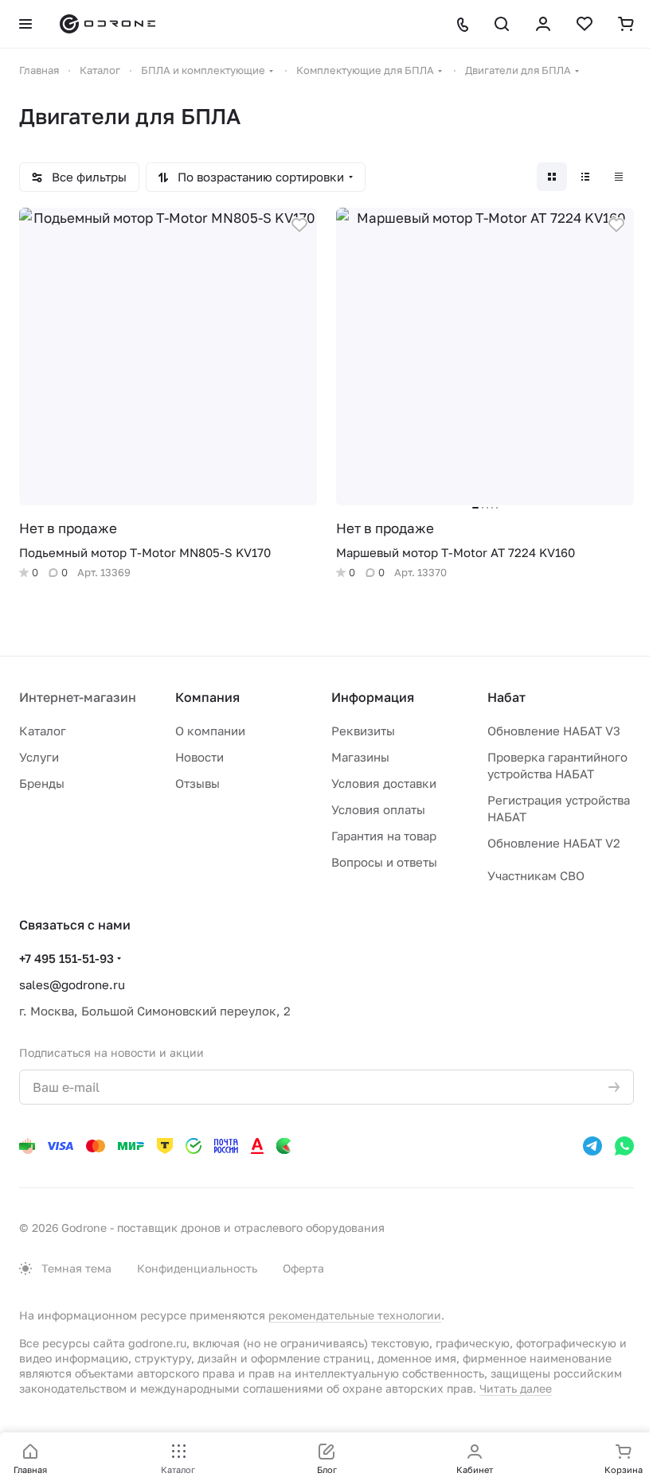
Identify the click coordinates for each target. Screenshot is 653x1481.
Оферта (303, 1268)
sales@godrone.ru (72, 984)
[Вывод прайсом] (619, 176)
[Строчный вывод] (585, 176)
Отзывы (197, 783)
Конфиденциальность (197, 1268)
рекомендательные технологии (354, 1315)
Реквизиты (363, 730)
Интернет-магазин (77, 697)
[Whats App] (624, 1146)
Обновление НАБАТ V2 (553, 843)
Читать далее (515, 1388)
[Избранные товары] (584, 24)
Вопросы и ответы (384, 862)
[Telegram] (592, 1146)
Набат (506, 697)
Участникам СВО (536, 875)
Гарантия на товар (383, 835)
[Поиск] (502, 24)
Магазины (360, 757)
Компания (207, 697)
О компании (210, 730)
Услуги (39, 757)
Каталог (42, 730)
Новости (199, 757)
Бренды (42, 783)
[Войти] (543, 24)
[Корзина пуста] (626, 24)
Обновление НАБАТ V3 (553, 730)
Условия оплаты (378, 809)
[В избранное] (299, 225)
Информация (372, 697)
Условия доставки (383, 783)
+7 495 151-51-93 (66, 958)
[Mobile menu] (25, 24)
